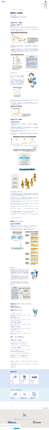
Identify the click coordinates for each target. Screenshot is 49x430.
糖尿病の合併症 (34, 395)
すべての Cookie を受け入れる (16, 428)
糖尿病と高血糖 (34, 379)
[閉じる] (19, 424)
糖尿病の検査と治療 (24, 395)
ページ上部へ (45, 408)
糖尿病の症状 (14, 395)
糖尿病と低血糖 (24, 379)
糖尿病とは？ (14, 379)
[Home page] (4, 1)
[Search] (45, 1)
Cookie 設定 (11, 428)
